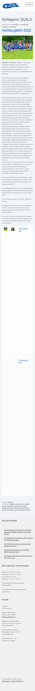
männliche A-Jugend (21, 506)
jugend (4, 506)
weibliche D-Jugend (12, 510)
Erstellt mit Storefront (17, 681)
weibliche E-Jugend (24, 510)
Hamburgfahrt (20, 504)
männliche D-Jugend (8, 508)
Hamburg (12, 504)
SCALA (4, 510)
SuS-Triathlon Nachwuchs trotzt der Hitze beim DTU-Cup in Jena (18, 557)
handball (26, 504)
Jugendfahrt (10, 506)
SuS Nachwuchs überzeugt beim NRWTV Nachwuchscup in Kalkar (16, 551)
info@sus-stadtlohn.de (8, 617)
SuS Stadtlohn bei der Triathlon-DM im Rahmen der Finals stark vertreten (18, 539)
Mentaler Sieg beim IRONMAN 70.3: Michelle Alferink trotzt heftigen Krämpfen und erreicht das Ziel (17, 532)
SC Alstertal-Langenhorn (22, 508)
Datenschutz (6, 681)
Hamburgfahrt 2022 (16, 30)
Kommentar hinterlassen (9, 27)
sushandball (24, 24)
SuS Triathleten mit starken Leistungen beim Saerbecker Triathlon (17, 545)
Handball (10, 502)
